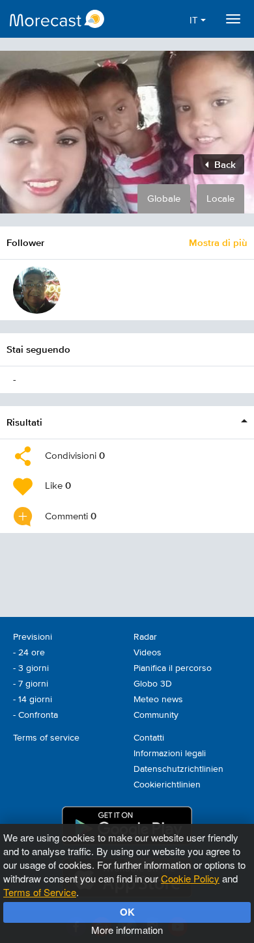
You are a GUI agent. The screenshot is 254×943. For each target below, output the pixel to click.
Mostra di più (218, 242)
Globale (163, 199)
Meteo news (158, 699)
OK (127, 912)
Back (224, 164)
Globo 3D (153, 684)
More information (127, 929)
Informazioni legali (170, 753)
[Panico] (37, 290)
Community (156, 715)
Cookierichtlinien (167, 784)
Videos (148, 652)
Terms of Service (39, 892)
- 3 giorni (31, 668)
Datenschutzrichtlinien (178, 769)
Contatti (149, 738)
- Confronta (35, 715)
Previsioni (32, 637)
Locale (220, 199)
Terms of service (46, 738)
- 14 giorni (32, 699)
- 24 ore (29, 652)
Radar (145, 637)
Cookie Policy (190, 878)
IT (195, 20)
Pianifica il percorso (173, 668)
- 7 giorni (30, 684)
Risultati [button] (24, 422)
